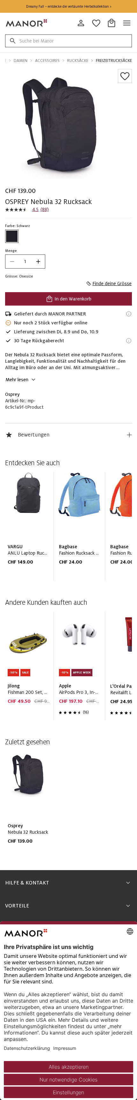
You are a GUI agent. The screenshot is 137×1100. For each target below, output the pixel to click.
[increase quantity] (38, 261)
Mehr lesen (16, 379)
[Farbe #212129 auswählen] (12, 236)
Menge (11, 251)
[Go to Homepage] (26, 23)
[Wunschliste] (125, 76)
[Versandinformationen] (129, 314)
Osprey (12, 394)
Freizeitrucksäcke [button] (114, 60)
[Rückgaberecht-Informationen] (129, 341)
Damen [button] (20, 60)
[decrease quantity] (12, 261)
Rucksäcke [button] (77, 60)
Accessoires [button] (47, 60)
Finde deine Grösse (112, 283)
